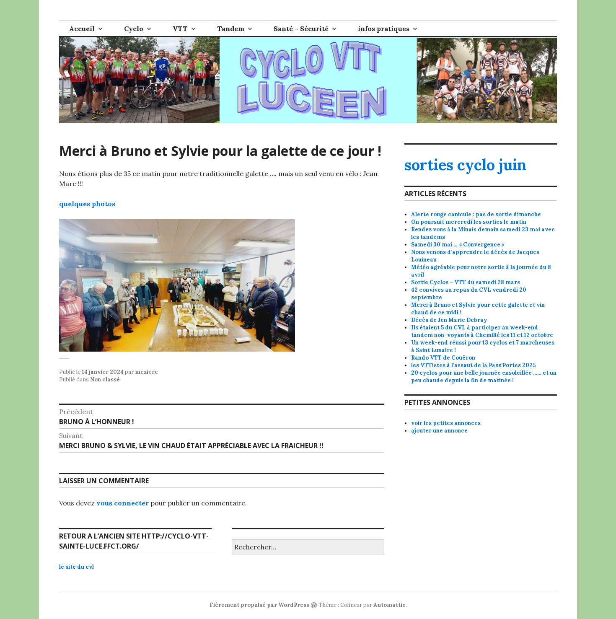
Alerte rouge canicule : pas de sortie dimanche (476, 214)
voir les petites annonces (446, 423)
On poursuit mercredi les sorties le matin (468, 221)
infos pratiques (383, 28)
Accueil (82, 28)
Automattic (389, 605)
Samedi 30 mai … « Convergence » (458, 244)
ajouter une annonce (439, 430)
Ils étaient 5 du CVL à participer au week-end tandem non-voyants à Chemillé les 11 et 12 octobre (482, 331)
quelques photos (87, 203)
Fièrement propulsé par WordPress (259, 605)
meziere (146, 372)
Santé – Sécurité (301, 28)
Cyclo (133, 28)
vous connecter (122, 503)
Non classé (105, 379)
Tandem (230, 28)
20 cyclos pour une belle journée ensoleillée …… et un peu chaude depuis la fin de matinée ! (483, 376)
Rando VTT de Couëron (443, 357)
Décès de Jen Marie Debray (449, 320)
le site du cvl (76, 566)
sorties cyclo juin (465, 164)
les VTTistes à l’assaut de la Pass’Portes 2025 (473, 365)
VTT (180, 28)
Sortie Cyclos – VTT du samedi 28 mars (465, 282)
